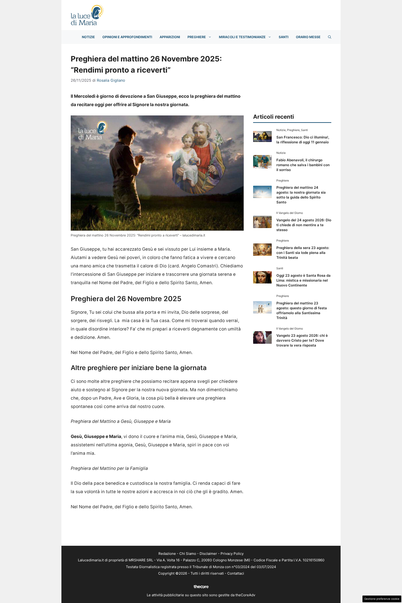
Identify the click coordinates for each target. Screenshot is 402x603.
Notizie (88, 37)
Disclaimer (208, 553)
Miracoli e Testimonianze (242, 37)
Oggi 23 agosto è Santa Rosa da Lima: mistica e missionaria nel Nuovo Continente (303, 280)
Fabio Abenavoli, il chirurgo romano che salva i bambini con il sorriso (303, 165)
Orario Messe (308, 37)
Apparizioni (170, 37)
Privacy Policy (232, 553)
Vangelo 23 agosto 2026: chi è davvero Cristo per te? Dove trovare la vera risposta (302, 340)
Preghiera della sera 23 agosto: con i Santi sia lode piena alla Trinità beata (302, 253)
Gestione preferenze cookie (381, 598)
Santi (283, 37)
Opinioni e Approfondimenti (127, 37)
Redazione (167, 553)
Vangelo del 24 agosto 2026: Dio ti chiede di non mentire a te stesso (303, 225)
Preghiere (197, 37)
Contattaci (235, 573)
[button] (329, 37)
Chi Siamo (187, 553)
